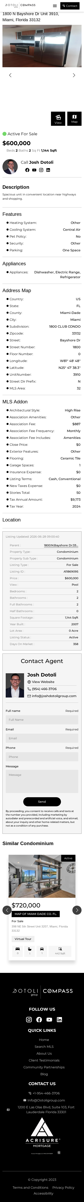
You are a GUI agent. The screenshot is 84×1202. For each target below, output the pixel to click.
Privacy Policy (63, 1187)
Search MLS (44, 1047)
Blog (44, 1074)
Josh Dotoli (41, 162)
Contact (71, 6)
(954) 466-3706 (44, 689)
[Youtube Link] (49, 1019)
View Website (43, 682)
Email (10, 729)
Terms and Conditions (30, 1187)
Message (12, 766)
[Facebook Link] (39, 1019)
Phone (10, 748)
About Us (44, 1053)
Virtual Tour (23, 939)
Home (44, 1040)
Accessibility (43, 1193)
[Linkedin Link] (59, 1019)
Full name (13, 711)
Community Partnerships (44, 1067)
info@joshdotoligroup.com (54, 696)
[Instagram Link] (28, 1019)
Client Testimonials (44, 1060)
